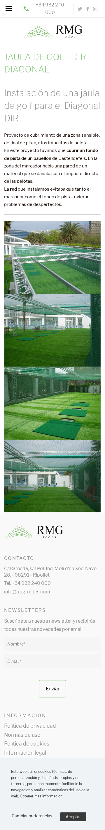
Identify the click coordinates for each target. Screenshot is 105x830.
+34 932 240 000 (50, 8)
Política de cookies (26, 744)
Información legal (25, 753)
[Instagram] (95, 9)
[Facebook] (88, 9)
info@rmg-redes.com (27, 591)
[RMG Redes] (52, 29)
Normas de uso (22, 735)
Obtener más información (41, 796)
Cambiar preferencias (32, 815)
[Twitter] (80, 9)
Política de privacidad (30, 726)
